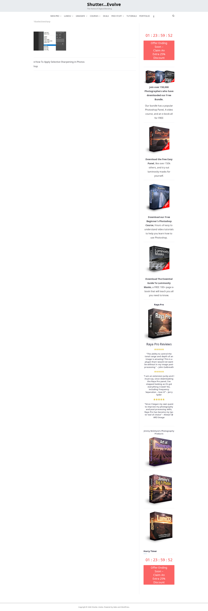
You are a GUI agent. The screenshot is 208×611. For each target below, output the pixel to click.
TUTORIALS (132, 16)
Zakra (115, 607)
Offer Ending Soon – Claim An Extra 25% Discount (159, 50)
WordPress (125, 607)
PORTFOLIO (144, 16)
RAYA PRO (54, 16)
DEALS (106, 16)
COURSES (94, 16)
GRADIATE (80, 16)
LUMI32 (67, 16)
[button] (60, 16)
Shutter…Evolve (104, 4)
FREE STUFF (116, 16)
